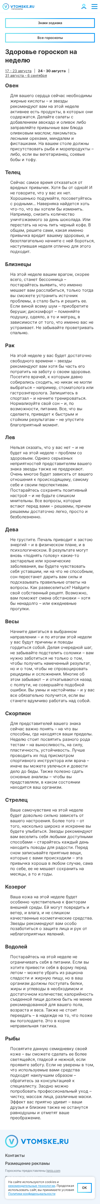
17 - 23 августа (18, 71)
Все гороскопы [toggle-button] (50, 38)
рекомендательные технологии (31, 1186)
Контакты (15, 1155)
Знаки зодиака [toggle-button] (50, 23)
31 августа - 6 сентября (26, 75)
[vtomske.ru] (18, 6)
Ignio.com (53, 1171)
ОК (84, 1188)
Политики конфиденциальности (31, 1194)
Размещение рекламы (27, 1163)
